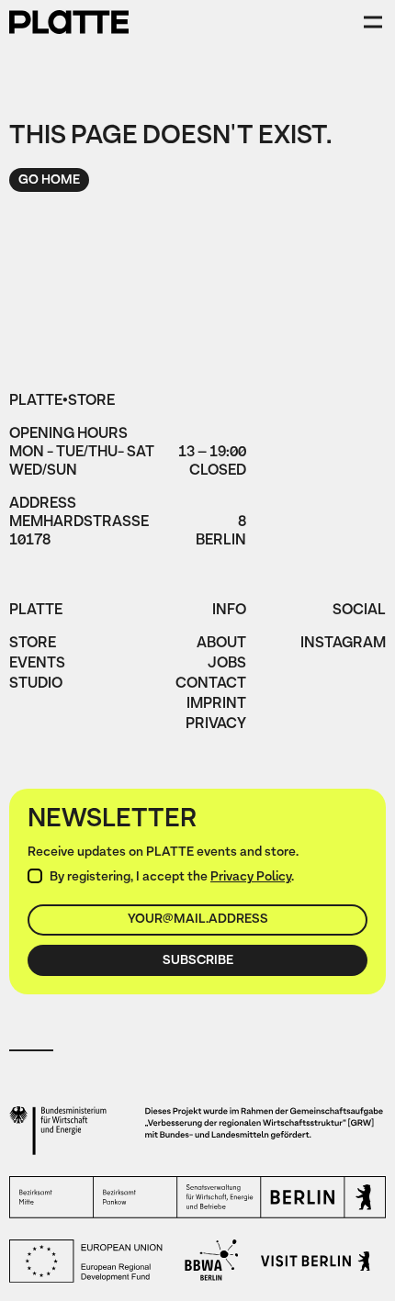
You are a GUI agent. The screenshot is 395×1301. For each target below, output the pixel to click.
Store (32, 644)
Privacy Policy (250, 877)
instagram (343, 644)
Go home (49, 180)
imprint (216, 705)
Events (37, 664)
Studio (35, 685)
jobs (227, 664)
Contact (210, 685)
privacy (216, 725)
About (221, 644)
